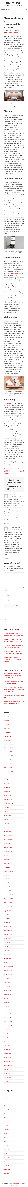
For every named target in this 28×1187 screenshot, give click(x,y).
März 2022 (7, 827)
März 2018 (7, 923)
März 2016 (7, 986)
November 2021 (8, 839)
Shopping (6, 1157)
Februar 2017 (8, 958)
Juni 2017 (6, 946)
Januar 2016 (7, 990)
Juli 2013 (6, 1081)
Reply (7, 523)
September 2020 (8, 851)
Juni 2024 (6, 780)
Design (6, 1098)
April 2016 (7, 982)
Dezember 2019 (8, 871)
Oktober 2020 (8, 847)
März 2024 (7, 788)
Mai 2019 (6, 879)
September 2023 (8, 803)
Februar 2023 (8, 815)
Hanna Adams (14, 527)
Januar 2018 (7, 926)
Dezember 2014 (8, 1018)
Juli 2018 (6, 915)
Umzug (8, 403)
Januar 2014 (7, 1057)
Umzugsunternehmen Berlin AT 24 (14, 702)
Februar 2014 (8, 1054)
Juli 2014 (6, 1034)
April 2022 (7, 823)
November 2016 (8, 966)
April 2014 (7, 1046)
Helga (11, 494)
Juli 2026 (6, 716)
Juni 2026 (6, 720)
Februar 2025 (8, 760)
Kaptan (6, 682)
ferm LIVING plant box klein (12, 274)
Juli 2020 (6, 855)
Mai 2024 (6, 784)
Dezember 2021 (8, 835)
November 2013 (8, 1065)
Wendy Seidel (8, 688)
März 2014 (7, 1050)
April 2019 (7, 883)
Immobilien (7, 32)
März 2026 (7, 732)
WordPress (14, 1185)
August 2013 (7, 1077)
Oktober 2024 (8, 768)
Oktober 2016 (8, 970)
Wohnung (7, 464)
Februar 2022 (8, 831)
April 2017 (7, 950)
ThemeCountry (16, 1183)
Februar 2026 (8, 736)
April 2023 (7, 811)
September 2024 (8, 772)
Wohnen (16, 32)
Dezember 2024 (8, 764)
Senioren (6, 1149)
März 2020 (7, 867)
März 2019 (7, 887)
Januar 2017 (7, 962)
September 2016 (8, 974)
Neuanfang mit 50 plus (12, 704)
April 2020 (7, 863)
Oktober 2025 (8, 752)
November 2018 (8, 899)
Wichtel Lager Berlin (9, 696)
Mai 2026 (6, 724)
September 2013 (8, 1073)
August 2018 (7, 911)
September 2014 (8, 1026)
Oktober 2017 (8, 934)
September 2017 (8, 938)
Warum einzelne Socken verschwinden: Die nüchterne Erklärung (12, 659)
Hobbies (6, 1118)
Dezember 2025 (8, 744)
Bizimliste (14, 3)
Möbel (12, 32)
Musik (5, 1141)
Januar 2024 (7, 795)
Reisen (6, 1145)
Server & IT (7, 1153)
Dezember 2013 (8, 1061)
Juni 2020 (6, 859)
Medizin (6, 1134)
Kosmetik (6, 1130)
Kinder (6, 1126)
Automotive (7, 1094)
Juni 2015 (6, 1002)
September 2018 (8, 907)
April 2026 (7, 728)
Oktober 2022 (8, 819)
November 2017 (8, 930)
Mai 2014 (6, 1042)
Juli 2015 (6, 998)
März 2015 (7, 1010)
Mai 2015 (6, 1006)
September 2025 (8, 756)
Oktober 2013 (8, 1069)
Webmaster (7, 1169)
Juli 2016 (6, 978)
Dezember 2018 (8, 895)
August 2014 (7, 1030)
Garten (6, 1114)
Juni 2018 (6, 919)
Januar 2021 (7, 843)
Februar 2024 (8, 792)
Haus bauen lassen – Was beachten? (21, 470)
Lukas (5, 673)
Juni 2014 (6, 1038)
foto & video (7, 1110)
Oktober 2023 (8, 799)
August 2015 (7, 994)
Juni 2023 (6, 807)
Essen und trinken (9, 1102)
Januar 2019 (7, 891)
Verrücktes (7, 1165)
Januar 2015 (7, 1014)
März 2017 (7, 954)
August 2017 (7, 942)
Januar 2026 (7, 740)
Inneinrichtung (9, 462)
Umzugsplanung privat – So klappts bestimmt (8, 471)
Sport (5, 1161)
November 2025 (8, 748)
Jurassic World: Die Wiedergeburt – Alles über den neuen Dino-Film (13, 676)
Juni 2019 (6, 875)
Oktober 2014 (8, 1022)
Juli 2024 (6, 776)
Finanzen (6, 1106)
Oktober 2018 (8, 903)
